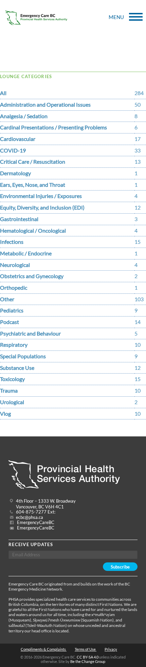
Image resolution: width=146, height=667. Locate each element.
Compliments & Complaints (44, 649)
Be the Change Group (87, 661)
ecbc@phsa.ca (29, 517)
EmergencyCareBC (35, 522)
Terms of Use (85, 649)
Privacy (111, 649)
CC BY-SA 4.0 (87, 657)
